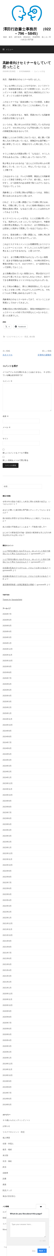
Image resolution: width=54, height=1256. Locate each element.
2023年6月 (7, 818)
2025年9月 (7, 666)
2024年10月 (8, 725)
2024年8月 (7, 736)
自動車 (5, 1173)
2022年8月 (7, 877)
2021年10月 (8, 935)
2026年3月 (7, 637)
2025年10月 (8, 661)
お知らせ (6, 1126)
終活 (4, 1167)
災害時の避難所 (44, 355)
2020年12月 (8, 994)
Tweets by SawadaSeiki (12, 600)
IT (3, 579)
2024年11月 (7, 719)
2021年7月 (7, 953)
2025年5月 (7, 690)
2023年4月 (7, 830)
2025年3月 (7, 701)
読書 (4, 1179)
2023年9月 (7, 801)
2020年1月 (7, 1058)
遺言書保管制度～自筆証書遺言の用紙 (18, 585)
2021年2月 (7, 982)
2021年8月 (7, 947)
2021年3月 (7, 976)
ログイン (6, 1212)
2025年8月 (7, 672)
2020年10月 (8, 1005)
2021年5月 (7, 964)
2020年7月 (7, 1023)
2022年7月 (7, 882)
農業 (4, 1184)
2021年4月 (7, 970)
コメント (7, 381)
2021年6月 (7, 958)
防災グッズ (7, 1190)
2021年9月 (7, 941)
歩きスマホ (7, 355)
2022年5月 (7, 894)
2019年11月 (7, 1069)
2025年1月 (7, 713)
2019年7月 (7, 1093)
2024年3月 (7, 766)
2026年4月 (7, 631)
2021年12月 (8, 923)
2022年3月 (7, 906)
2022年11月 (7, 859)
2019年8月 (7, 1087)
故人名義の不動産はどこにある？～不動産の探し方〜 (25, 527)
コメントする (39, 71)
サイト (5, 439)
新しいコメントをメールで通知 (15, 453)
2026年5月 (7, 626)
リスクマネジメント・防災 (17, 337)
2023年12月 (8, 783)
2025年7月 (7, 678)
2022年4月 (7, 900)
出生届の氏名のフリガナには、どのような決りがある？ (25, 568)
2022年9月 (7, 871)
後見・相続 (7, 1149)
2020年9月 (7, 1011)
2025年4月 (7, 696)
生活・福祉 (7, 1161)
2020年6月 (7, 1029)
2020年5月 (7, 1034)
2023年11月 (7, 789)
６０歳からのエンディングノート (16, 1120)
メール (6, 427)
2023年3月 (7, 836)
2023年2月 (7, 842)
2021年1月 (7, 988)
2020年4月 (7, 1040)
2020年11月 (7, 999)
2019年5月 (7, 1104)
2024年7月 (7, 742)
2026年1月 (7, 643)
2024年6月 (7, 748)
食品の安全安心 (9, 1196)
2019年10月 (8, 1075)
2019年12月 (8, 1064)
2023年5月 (7, 824)
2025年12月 (8, 649)
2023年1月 (7, 847)
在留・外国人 (8, 1144)
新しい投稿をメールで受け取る (15, 460)
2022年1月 (7, 918)
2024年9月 (7, 731)
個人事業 (6, 1138)
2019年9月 (7, 1081)
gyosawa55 (24, 71)
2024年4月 (7, 760)
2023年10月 (8, 795)
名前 (6, 416)
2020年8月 (7, 1017)
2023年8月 (7, 807)
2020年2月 (7, 1052)
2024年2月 (7, 772)
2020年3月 (7, 1046)
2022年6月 (7, 888)
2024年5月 (7, 754)
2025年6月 (7, 684)
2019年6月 (7, 1099)
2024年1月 (7, 777)
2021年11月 (7, 929)
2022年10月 (8, 865)
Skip (33, 1251)
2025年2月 (7, 707)
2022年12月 (8, 853)
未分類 (32, 337)
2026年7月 (7, 614)
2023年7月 (7, 812)
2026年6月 (7, 620)
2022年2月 (7, 912)
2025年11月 (7, 655)
